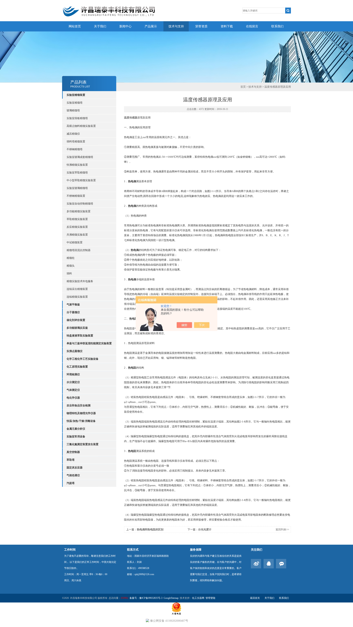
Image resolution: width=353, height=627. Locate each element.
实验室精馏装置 (76, 94)
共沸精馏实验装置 (77, 234)
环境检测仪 (73, 374)
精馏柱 (71, 257)
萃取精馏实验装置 (77, 219)
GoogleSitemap (171, 598)
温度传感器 (130, 117)
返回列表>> (282, 529)
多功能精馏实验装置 (78, 211)
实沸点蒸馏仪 (75, 351)
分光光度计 (204, 529)
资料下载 (227, 26)
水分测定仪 (73, 382)
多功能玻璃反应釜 (77, 327)
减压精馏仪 (73, 133)
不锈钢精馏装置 (76, 195)
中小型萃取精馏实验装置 (81, 180)
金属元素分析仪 (76, 428)
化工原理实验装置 (77, 366)
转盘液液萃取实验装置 (80, 335)
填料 (69, 273)
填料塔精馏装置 (76, 141)
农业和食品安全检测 (78, 405)
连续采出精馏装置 (77, 289)
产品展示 (151, 26)
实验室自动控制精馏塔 (80, 203)
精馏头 (71, 265)
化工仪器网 (198, 598)
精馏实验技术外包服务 (80, 281)
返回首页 (255, 598)
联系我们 (277, 26)
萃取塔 (71, 459)
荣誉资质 (201, 26)
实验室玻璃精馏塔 (77, 188)
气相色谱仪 (73, 475)
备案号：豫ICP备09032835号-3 (146, 598)
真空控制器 (73, 452)
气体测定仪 (73, 389)
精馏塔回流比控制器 (78, 250)
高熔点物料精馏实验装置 (81, 125)
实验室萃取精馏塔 (77, 172)
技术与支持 (176, 26)
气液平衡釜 (73, 304)
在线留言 (252, 26)
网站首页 (75, 26)
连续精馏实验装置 (77, 296)
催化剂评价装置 (76, 320)
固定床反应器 (75, 467)
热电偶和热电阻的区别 (150, 529)
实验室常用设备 (76, 436)
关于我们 (100, 26)
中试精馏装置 (75, 242)
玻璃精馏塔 (73, 110)
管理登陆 (210, 598)
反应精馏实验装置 (77, 226)
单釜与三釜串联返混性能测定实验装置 (89, 343)
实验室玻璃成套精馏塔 (80, 157)
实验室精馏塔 (75, 102)
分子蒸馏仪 (73, 312)
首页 (243, 86)
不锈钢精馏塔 (75, 149)
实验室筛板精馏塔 (77, 118)
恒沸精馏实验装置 (77, 164)
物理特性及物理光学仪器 (81, 413)
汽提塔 (71, 483)
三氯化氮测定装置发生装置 (82, 444)
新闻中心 (125, 26)
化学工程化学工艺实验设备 (82, 358)
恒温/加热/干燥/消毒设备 (81, 420)
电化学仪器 (73, 397)
